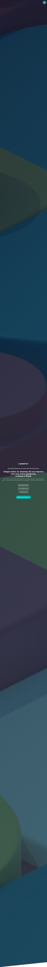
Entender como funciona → (23, 497)
